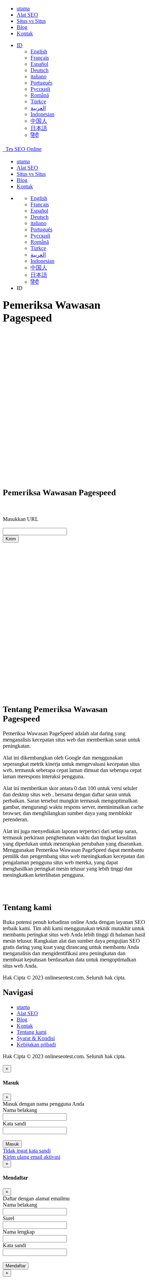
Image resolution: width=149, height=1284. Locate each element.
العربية (38, 108)
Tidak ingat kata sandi (27, 1151)
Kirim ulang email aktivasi (31, 1157)
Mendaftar (16, 1265)
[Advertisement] (74, 406)
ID (20, 45)
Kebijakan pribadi (36, 1044)
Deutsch (39, 70)
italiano (38, 76)
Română (39, 95)
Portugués (41, 83)
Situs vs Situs (31, 21)
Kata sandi (14, 1245)
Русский (40, 89)
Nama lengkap (19, 1232)
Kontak (25, 33)
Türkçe (38, 101)
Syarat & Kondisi (36, 1038)
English (38, 51)
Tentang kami (31, 1032)
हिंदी (34, 135)
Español (39, 64)
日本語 (38, 128)
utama (23, 8)
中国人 (38, 121)
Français (39, 58)
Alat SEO (27, 15)
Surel (8, 1218)
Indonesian (42, 114)
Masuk (12, 1144)
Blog (22, 27)
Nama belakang (20, 1205)
